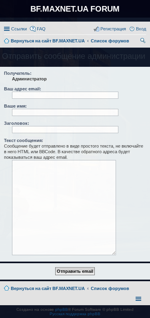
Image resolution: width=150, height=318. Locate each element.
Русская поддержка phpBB (75, 314)
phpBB (61, 309)
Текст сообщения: (23, 140)
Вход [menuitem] (141, 28)
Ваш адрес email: (22, 88)
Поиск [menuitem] (143, 41)
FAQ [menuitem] (41, 28)
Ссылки (19, 28)
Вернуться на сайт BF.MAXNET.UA (48, 288)
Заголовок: (16, 123)
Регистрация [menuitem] (113, 28)
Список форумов (110, 288)
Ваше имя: (15, 106)
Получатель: (18, 73)
